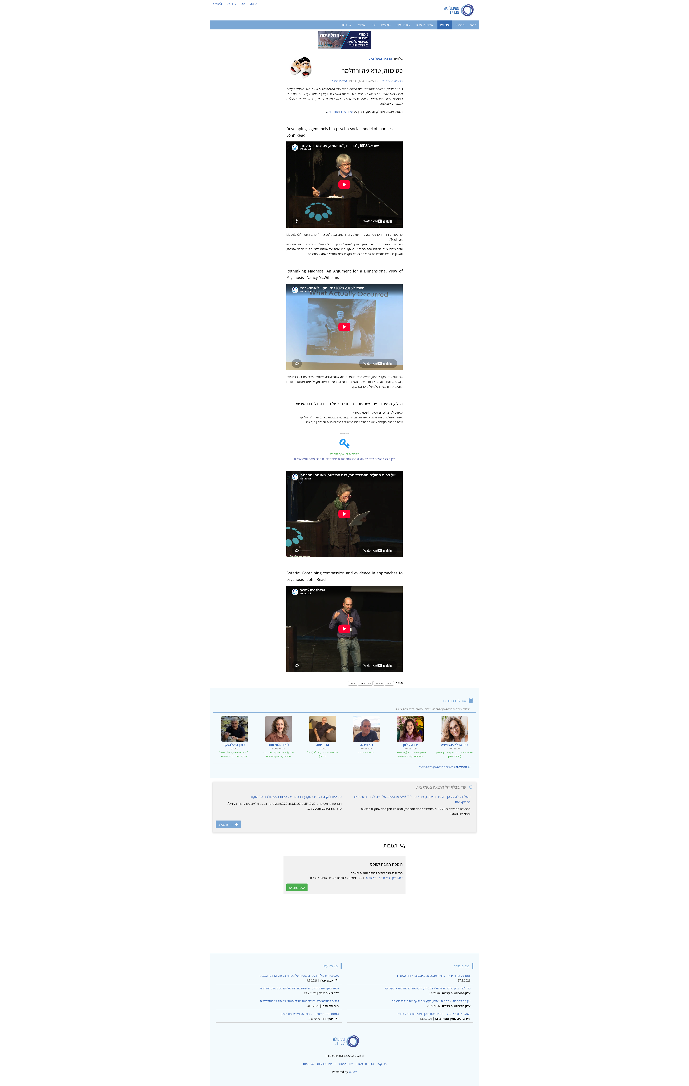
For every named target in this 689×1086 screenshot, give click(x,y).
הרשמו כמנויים (338, 81)
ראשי (473, 25)
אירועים (346, 25)
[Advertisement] (368, 924)
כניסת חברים (297, 887)
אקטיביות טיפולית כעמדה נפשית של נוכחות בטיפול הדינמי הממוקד (298, 975)
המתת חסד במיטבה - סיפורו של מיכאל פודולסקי (310, 1014)
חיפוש (215, 4)
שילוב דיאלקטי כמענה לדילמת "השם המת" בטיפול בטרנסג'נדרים (299, 1001)
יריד (373, 25)
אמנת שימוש (345, 1064)
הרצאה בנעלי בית (380, 58)
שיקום (389, 683)
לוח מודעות (403, 25)
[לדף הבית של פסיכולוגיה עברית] (459, 10)
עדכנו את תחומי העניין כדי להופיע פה (443, 767)
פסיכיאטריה (365, 683)
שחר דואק (333, 111)
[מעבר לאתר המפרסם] (344, 40)
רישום (243, 4)
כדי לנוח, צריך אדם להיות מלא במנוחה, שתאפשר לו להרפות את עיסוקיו (427, 988)
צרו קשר (231, 4)
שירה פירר (346, 111)
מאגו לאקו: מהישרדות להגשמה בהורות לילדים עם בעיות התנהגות (299, 988)
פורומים (386, 25)
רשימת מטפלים (425, 25)
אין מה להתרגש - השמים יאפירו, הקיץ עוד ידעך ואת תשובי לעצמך (431, 1001)
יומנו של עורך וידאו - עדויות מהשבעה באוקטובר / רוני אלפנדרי (433, 975)
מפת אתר (308, 1064)
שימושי (361, 25)
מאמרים (460, 25)
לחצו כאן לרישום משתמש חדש (384, 878)
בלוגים (444, 25)
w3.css (353, 1072)
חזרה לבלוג (226, 824)
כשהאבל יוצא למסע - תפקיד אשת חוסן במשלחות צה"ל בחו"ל (433, 1014)
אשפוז (353, 683)
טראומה (379, 683)
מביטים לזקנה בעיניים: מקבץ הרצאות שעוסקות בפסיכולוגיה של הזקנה (296, 796)
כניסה (253, 4)
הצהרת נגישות (365, 1064)
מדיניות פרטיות (326, 1064)
